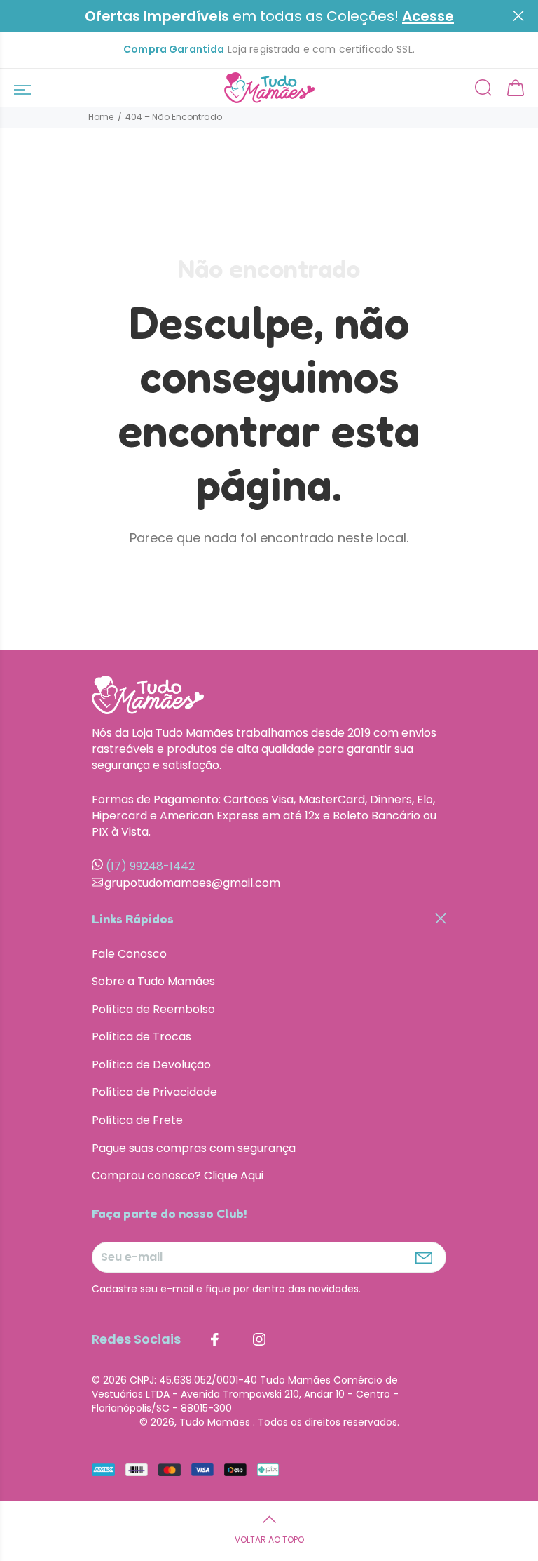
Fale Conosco (129, 954)
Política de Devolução (151, 1065)
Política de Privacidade (154, 1092)
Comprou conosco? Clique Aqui (177, 1175)
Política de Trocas (141, 1037)
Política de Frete (137, 1120)
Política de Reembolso (153, 1009)
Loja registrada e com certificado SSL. (269, 49)
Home (100, 117)
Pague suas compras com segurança (194, 1148)
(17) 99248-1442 (150, 866)
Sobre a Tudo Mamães (153, 981)
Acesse (428, 16)
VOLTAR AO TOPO (269, 1540)
